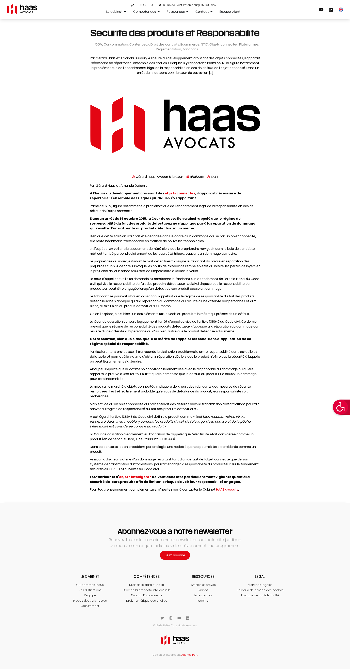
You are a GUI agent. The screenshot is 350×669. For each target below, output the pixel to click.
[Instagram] (171, 618)
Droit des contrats (164, 44)
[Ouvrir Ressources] (187, 11)
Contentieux (139, 44)
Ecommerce (190, 44)
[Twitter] (162, 618)
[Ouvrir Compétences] (158, 11)
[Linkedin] (188, 618)
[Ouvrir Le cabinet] (125, 11)
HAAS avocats (227, 489)
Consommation (116, 44)
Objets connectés (223, 44)
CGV (98, 44)
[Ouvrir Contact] (211, 11)
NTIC (204, 44)
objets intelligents (135, 477)
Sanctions (190, 49)
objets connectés (180, 193)
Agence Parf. (189, 655)
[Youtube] (179, 618)
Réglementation (168, 49)
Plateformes (248, 44)
